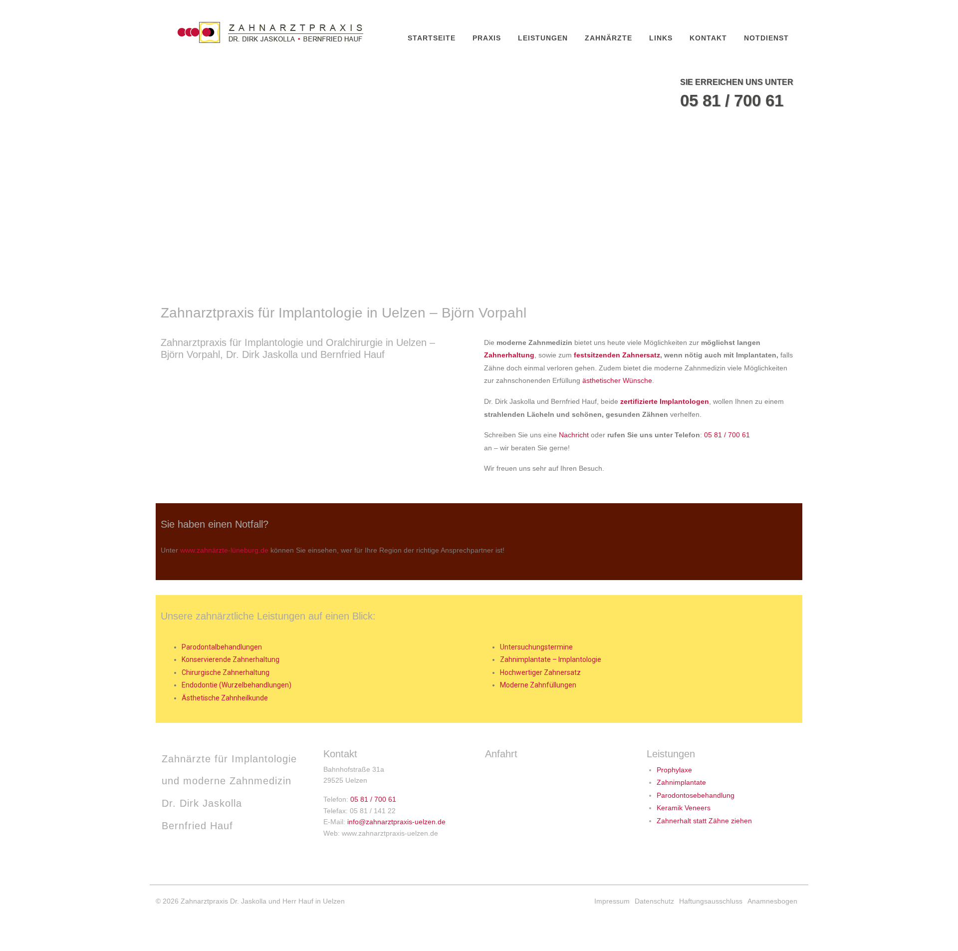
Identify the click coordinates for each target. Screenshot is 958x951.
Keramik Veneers (684, 808)
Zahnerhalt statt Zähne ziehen (704, 821)
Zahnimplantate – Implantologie (550, 659)
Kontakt (708, 38)
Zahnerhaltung (509, 355)
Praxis (487, 38)
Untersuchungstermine (536, 647)
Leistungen (543, 38)
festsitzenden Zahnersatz (617, 355)
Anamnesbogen (772, 901)
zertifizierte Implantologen (664, 401)
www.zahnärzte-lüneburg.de (224, 550)
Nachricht (574, 435)
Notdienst (766, 38)
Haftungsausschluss (710, 901)
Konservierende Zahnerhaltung (230, 659)
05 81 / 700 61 (731, 100)
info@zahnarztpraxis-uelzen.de (396, 822)
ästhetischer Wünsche (617, 380)
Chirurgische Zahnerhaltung (225, 672)
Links (661, 38)
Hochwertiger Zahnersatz (540, 672)
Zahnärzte (608, 38)
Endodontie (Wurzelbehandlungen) (236, 685)
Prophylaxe (674, 770)
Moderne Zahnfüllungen (538, 685)
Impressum (612, 901)
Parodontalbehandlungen (222, 647)
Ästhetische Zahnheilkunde (225, 698)
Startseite (432, 38)
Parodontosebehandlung (695, 795)
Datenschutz (654, 901)
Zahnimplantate (681, 782)
